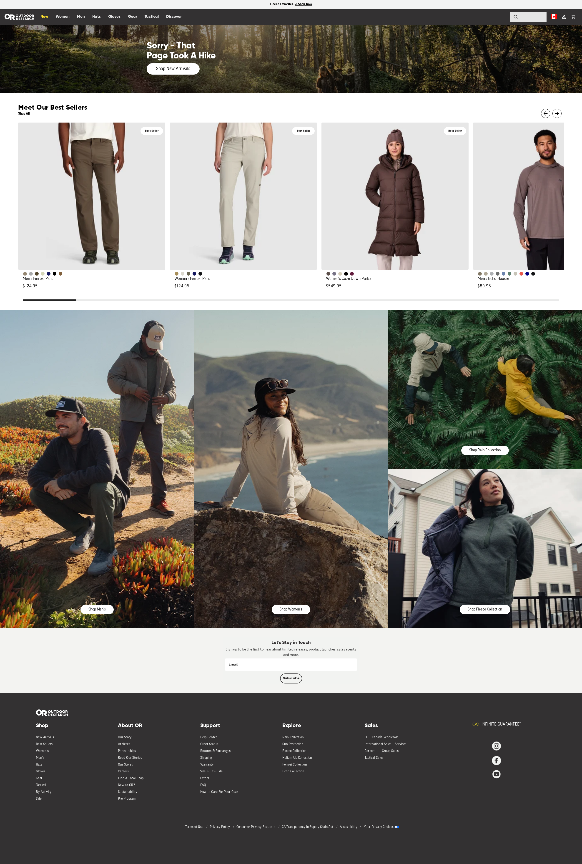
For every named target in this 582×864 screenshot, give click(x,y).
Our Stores (125, 764)
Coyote (60, 274)
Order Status (209, 744)
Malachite (509, 274)
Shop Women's (291, 609)
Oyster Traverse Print (515, 274)
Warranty (207, 764)
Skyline (503, 274)
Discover (174, 17)
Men (81, 17)
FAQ (203, 785)
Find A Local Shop (130, 778)
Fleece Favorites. (282, 4)
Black (200, 274)
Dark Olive (37, 274)
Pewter (31, 274)
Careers (123, 771)
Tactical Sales (374, 758)
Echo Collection (293, 771)
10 (532, 300)
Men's (40, 758)
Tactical (41, 785)
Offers (204, 778)
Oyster (340, 274)
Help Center (208, 737)
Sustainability (128, 792)
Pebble (492, 274)
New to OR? (126, 785)
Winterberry (352, 274)
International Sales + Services (385, 744)
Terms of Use (194, 827)
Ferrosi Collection (294, 764)
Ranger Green (188, 274)
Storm (497, 274)
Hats (39, 764)
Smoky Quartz (334, 274)
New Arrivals (45, 737)
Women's (42, 751)
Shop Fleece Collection (485, 609)
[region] (291, 4)
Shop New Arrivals (173, 69)
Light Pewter (182, 274)
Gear (39, 778)
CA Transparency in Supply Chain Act (308, 827)
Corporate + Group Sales (382, 751)
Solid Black (54, 274)
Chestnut (328, 274)
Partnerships (127, 751)
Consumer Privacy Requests (256, 827)
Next (557, 113)
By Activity (44, 792)
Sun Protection (292, 744)
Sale (39, 799)
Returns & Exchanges (215, 751)
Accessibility (349, 827)
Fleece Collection (294, 751)
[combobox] (528, 17)
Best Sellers (44, 744)
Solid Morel (25, 274)
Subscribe (291, 678)
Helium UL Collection (297, 758)
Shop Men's (97, 609)
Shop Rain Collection (485, 450)
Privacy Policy (220, 827)
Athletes (124, 744)
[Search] (503, 17)
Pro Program (126, 799)
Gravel (480, 274)
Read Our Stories (130, 758)
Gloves (40, 771)
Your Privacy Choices (379, 827)
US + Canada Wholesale (382, 737)
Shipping (206, 758)
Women (63, 17)
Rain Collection (293, 737)
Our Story (125, 737)
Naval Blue (527, 274)
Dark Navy (48, 274)
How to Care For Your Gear (219, 792)
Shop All (24, 113)
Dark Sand (176, 274)
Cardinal (521, 274)
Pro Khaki (43, 274)
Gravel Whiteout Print (486, 274)
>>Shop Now (303, 4)
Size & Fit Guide (211, 771)
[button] (573, 17)
